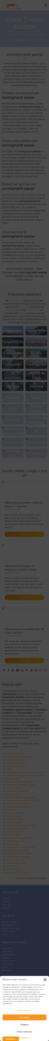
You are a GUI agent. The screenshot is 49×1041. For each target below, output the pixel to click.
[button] (45, 979)
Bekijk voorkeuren (24, 1032)
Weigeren (25, 1024)
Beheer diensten (24, 1010)
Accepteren (24, 1017)
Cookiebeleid (23, 1038)
